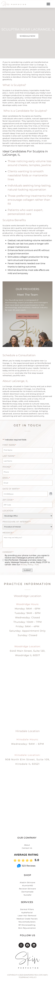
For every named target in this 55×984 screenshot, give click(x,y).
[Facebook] (27, 945)
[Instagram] (21, 945)
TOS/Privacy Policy (27, 977)
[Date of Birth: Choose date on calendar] (50, 493)
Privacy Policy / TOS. (30, 564)
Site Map (43, 975)
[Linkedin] (33, 945)
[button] (48, 4)
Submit (27, 570)
